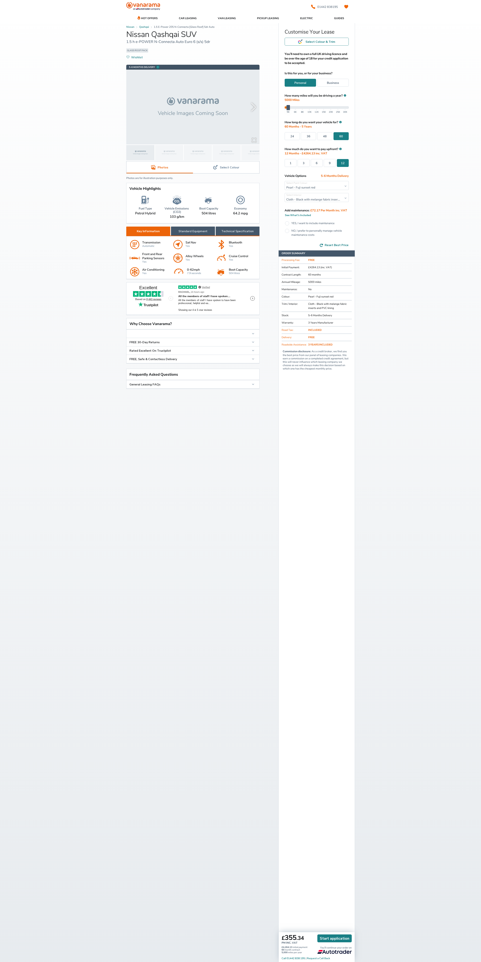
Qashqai (144, 27)
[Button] (192, 334)
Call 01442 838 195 (293, 958)
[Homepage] (143, 7)
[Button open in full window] (254, 139)
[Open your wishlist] (346, 6)
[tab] (226, 167)
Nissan (130, 27)
